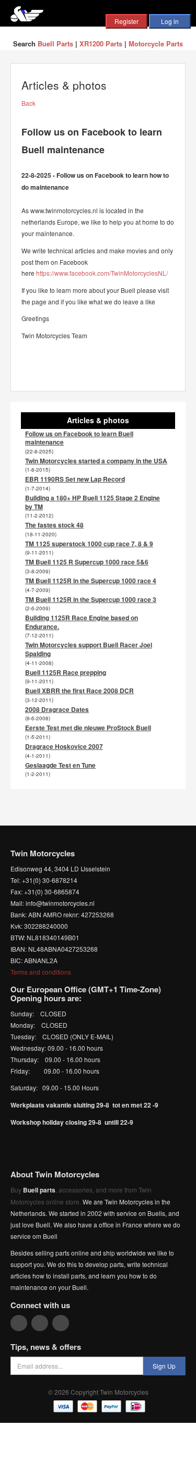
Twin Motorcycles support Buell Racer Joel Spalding (88, 649)
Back (28, 103)
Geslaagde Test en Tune (60, 765)
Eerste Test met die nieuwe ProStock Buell (88, 727)
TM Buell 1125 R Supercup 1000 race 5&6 (86, 562)
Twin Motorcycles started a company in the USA (96, 460)
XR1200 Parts (100, 43)
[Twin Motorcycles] (26, 13)
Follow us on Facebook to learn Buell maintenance (79, 438)
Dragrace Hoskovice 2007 (64, 746)
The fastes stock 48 (54, 525)
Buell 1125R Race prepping (65, 672)
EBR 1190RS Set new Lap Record (75, 479)
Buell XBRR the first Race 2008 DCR (79, 690)
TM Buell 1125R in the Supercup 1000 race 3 (90, 599)
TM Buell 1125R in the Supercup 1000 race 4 (90, 580)
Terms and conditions (40, 971)
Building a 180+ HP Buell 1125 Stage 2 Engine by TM (92, 502)
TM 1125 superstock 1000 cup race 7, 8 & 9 (89, 543)
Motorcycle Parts (156, 43)
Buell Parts (55, 43)
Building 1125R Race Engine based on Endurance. (81, 622)
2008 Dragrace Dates (57, 709)
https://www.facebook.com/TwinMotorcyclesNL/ (102, 272)
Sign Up (164, 1365)
